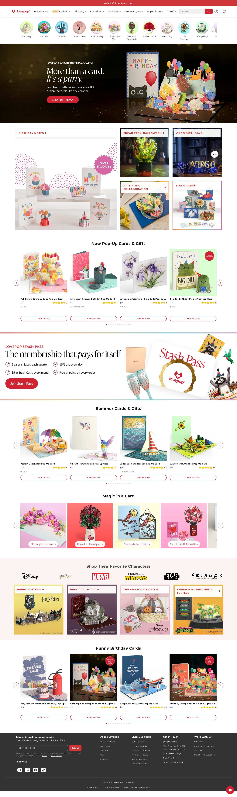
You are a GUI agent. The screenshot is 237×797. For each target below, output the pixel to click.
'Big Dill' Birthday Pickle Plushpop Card (191, 299)
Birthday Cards (138, 742)
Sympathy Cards (139, 759)
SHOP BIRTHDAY (62, 99)
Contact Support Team (173, 762)
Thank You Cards (139, 763)
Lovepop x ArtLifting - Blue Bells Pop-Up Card (143, 299)
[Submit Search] (209, 11)
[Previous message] (50, 3)
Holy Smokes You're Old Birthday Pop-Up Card (43, 703)
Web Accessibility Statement (137, 787)
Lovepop (116, 782)
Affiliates (198, 750)
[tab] (106, 324)
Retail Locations (107, 742)
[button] (61, 11)
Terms (44, 756)
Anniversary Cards (140, 755)
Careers (103, 759)
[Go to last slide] (16, 283)
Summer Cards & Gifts (118, 408)
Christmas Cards (139, 746)
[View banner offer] (118, 83)
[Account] (216, 11)
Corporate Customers (204, 746)
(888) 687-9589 (170, 742)
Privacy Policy (56, 756)
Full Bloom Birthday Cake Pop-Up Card (41, 299)
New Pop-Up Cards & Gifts (118, 243)
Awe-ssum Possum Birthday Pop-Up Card (92, 299)
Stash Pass (105, 746)
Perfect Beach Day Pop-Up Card (37, 464)
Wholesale (199, 742)
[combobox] (196, 11)
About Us (104, 750)
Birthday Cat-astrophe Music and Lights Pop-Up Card (93, 703)
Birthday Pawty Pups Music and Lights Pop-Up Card (193, 703)
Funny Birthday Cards (118, 648)
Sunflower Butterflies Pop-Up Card (188, 464)
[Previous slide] (24, 29)
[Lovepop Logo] (21, 11)
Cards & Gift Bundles (141, 750)
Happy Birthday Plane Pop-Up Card (139, 703)
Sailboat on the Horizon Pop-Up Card (140, 464)
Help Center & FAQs (172, 754)
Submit (75, 748)
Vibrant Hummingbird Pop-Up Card (89, 464)
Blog (102, 755)
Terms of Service (112, 787)
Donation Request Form (205, 755)
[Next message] (187, 3)
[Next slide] (213, 29)
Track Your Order (170, 758)
